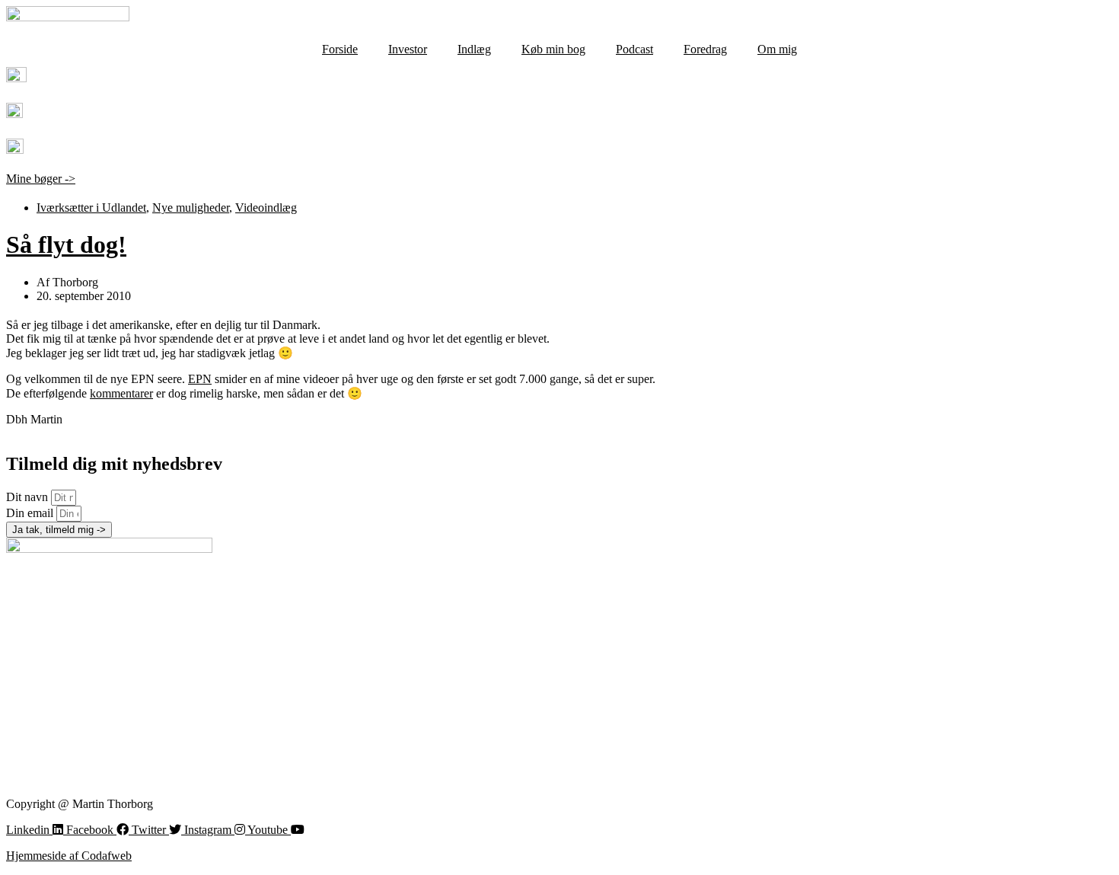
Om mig (777, 49)
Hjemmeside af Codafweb (69, 855)
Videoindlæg (266, 207)
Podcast (634, 49)
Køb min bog (553, 49)
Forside (340, 49)
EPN (200, 378)
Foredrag (705, 49)
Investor (407, 49)
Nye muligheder (190, 207)
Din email (31, 512)
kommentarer (121, 393)
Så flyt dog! (66, 244)
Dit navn (28, 496)
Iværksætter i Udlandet (91, 207)
